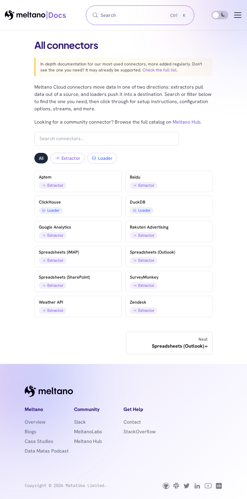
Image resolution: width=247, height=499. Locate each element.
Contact (132, 422)
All (41, 158)
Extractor (70, 158)
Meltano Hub (186, 122)
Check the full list (159, 70)
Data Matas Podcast (47, 451)
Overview (35, 422)
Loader (105, 158)
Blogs (30, 431)
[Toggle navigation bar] (237, 15)
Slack (80, 422)
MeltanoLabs (88, 431)
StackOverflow (140, 431)
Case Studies (39, 441)
